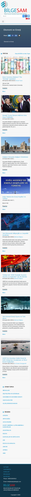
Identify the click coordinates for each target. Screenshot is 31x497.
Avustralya (7, 430)
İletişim (5, 467)
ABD (4, 453)
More (3, 91)
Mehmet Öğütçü (18, 237)
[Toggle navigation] (3, 21)
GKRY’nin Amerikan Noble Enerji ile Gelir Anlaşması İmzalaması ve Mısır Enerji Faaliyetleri (14, 360)
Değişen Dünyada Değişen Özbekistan (15, 157)
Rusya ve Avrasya (9, 443)
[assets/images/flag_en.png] (29, 18)
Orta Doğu (6, 418)
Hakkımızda (7, 469)
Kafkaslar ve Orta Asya (11, 437)
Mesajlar (6, 390)
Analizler (4, 88)
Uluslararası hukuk (10, 403)
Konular (6, 471)
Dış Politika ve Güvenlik (11, 393)
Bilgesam (6, 476)
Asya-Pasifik (7, 422)
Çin (4, 440)
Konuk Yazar (19, 80)
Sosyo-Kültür (7, 400)
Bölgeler (6, 474)
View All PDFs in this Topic (22, 53)
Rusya (5, 433)
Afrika (5, 450)
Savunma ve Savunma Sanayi (12, 397)
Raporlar (4, 206)
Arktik (5, 446)
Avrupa (5, 415)
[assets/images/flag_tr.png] (27, 18)
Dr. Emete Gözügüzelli (20, 363)
